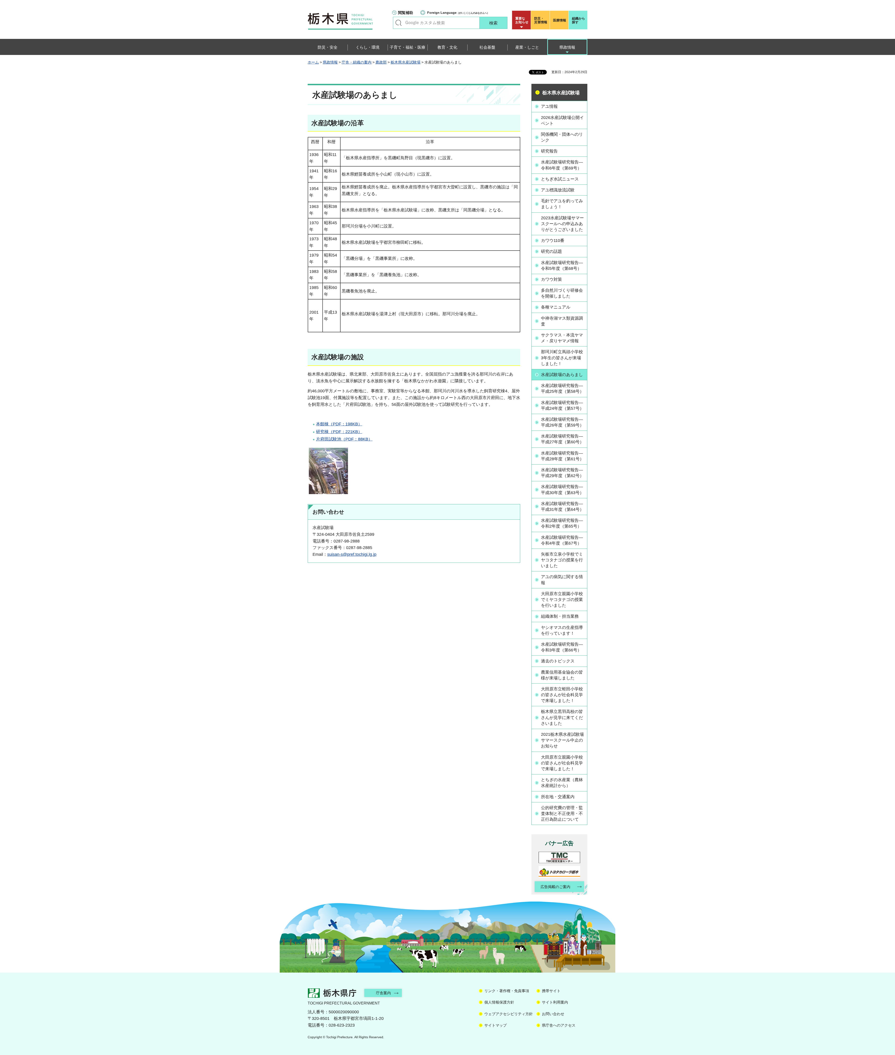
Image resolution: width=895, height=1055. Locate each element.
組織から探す (578, 20)
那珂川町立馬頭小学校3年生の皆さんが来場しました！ (562, 357)
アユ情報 (549, 106)
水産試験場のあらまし (562, 374)
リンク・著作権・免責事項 (506, 991)
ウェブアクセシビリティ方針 (508, 1014)
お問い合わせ (553, 1014)
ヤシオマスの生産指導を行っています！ (562, 630)
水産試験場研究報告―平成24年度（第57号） (562, 405)
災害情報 (540, 20)
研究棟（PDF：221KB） (339, 431)
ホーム (313, 62)
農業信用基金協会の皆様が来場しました (562, 675)
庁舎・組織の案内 (357, 62)
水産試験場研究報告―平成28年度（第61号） (562, 456)
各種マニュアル (555, 307)
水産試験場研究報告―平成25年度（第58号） (562, 388)
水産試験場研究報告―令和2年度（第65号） (562, 523)
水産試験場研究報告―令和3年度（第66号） (562, 647)
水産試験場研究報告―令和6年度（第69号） (562, 165)
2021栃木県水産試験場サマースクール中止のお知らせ (562, 740)
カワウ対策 (551, 279)
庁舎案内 (383, 993)
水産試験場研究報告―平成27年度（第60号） (562, 439)
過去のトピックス (558, 661)
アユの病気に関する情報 (562, 579)
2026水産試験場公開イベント (562, 120)
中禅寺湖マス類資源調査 (562, 321)
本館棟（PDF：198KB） (339, 424)
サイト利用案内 (555, 1002)
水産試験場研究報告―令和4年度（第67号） (562, 540)
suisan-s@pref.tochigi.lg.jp (351, 554)
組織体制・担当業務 (560, 616)
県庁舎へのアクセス (558, 1025)
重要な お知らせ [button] (521, 20)
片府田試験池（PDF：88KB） (344, 439)
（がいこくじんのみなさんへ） (458, 12)
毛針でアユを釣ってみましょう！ (562, 204)
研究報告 (549, 151)
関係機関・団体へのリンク (562, 137)
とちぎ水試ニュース (560, 179)
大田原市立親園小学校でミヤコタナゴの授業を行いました (562, 599)
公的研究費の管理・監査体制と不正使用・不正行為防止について (562, 813)
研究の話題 (551, 251)
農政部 (381, 62)
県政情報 (330, 62)
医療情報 (559, 20)
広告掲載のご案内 (555, 887)
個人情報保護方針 (499, 1002)
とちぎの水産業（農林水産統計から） (562, 782)
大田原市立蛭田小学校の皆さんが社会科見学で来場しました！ (562, 695)
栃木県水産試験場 (405, 62)
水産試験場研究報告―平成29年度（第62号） (562, 473)
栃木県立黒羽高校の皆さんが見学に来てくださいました (562, 717)
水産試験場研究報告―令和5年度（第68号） (562, 265)
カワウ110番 (552, 240)
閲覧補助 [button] (405, 13)
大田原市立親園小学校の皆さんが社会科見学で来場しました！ (562, 763)
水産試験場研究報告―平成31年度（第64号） (562, 506)
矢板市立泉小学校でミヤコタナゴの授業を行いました (562, 560)
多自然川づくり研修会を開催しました (562, 293)
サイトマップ (495, 1025)
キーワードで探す (399, 23)
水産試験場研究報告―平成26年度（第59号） (562, 422)
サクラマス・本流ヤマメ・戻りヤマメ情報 (562, 338)
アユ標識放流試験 (558, 190)
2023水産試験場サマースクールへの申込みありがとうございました (562, 224)
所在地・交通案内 (558, 796)
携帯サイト (551, 991)
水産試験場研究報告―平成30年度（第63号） (562, 489)
